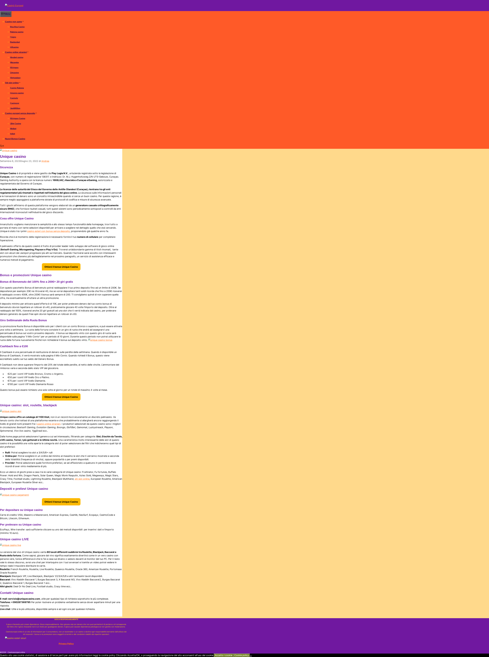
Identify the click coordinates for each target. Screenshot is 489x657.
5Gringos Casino (17, 118)
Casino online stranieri (16, 52)
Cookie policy (241, 655)
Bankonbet (15, 42)
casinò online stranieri (48, 424)
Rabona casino (16, 32)
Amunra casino (17, 93)
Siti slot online (12, 83)
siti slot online (82, 479)
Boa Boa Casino (17, 27)
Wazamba (14, 62)
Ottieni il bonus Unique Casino (61, 266)
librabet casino (16, 57)
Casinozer (14, 103)
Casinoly (14, 98)
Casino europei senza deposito (20, 113)
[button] (2, 146)
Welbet (13, 129)
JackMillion (15, 108)
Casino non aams (13, 22)
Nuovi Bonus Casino (15, 139)
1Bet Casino (15, 123)
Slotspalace (15, 78)
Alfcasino (14, 47)
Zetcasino (14, 73)
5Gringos (14, 67)
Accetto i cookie (223, 655)
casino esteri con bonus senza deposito (48, 231)
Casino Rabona (17, 88)
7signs (13, 37)
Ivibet (12, 134)
